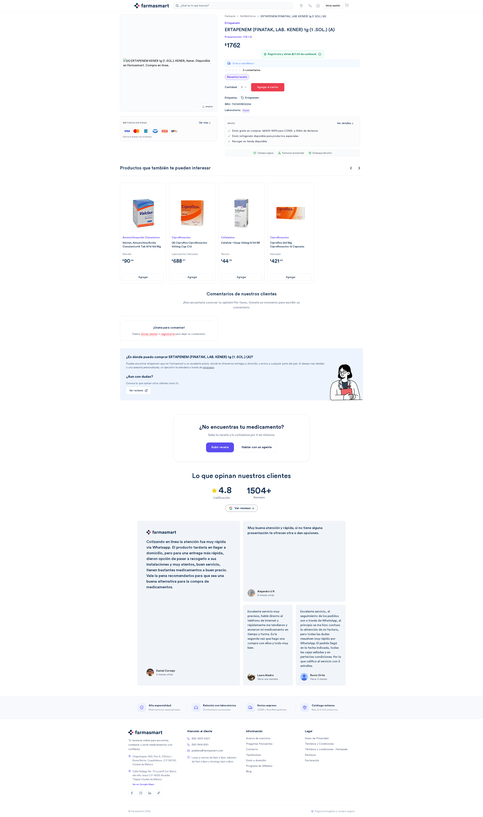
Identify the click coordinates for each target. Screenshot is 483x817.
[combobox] (244, 87)
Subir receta (220, 447)
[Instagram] (140, 793)
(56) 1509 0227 (201, 738)
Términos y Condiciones (319, 744)
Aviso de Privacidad (316, 738)
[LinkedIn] (149, 793)
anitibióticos (248, 16)
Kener (246, 110)
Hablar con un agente (257, 447)
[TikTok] (158, 793)
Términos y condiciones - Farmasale (326, 749)
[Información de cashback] (319, 54)
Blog (248, 771)
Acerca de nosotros (258, 738)
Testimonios (253, 755)
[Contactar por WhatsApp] (318, 5)
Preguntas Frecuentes (259, 744)
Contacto (252, 749)
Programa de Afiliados (259, 766)
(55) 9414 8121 (200, 744)
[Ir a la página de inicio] (151, 5)
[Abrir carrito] (347, 5)
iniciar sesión (149, 334)
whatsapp (208, 367)
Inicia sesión (333, 5)
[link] (293, 16)
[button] (301, 5)
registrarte (168, 334)
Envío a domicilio (256, 760)
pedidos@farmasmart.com (207, 750)
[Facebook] (131, 793)
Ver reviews (136, 390)
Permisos (310, 755)
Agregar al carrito (267, 87)
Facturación (312, 760)
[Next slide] (359, 168)
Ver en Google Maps (143, 784)
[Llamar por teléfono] (310, 5)
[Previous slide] (351, 168)
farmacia (230, 16)
